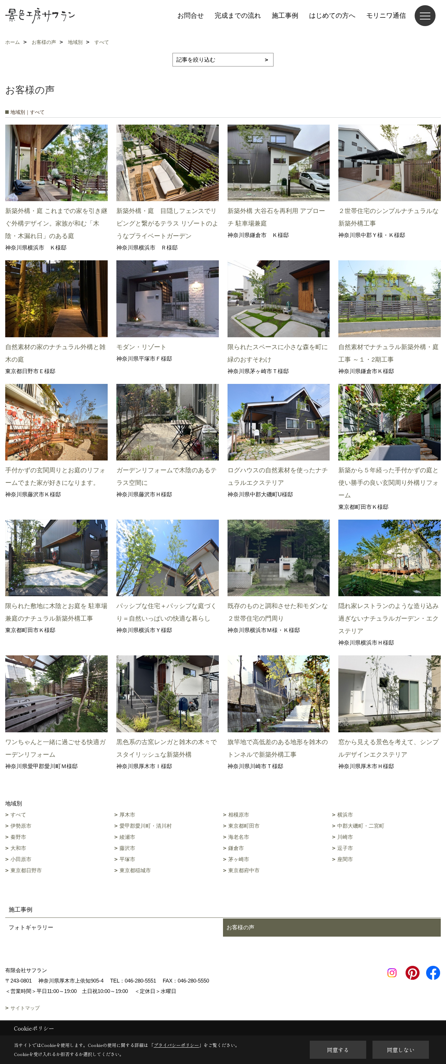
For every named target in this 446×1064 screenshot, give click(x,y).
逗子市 (345, 848)
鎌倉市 (236, 848)
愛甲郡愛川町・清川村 (146, 826)
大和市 (18, 848)
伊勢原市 (20, 826)
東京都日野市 (26, 870)
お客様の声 (240, 927)
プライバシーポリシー (176, 1045)
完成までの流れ (238, 15)
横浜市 (345, 815)
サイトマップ (25, 1008)
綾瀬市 (127, 837)
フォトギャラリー (31, 927)
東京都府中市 (244, 870)
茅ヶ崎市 (238, 859)
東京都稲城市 (135, 870)
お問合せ (190, 15)
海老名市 (238, 837)
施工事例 (285, 15)
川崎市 (345, 837)
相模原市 (238, 815)
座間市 (345, 859)
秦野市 (18, 837)
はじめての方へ (332, 15)
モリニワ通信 (386, 15)
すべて (18, 815)
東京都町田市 (244, 826)
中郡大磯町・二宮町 (360, 826)
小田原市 (20, 859)
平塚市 (127, 859)
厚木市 (127, 815)
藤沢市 (127, 848)
